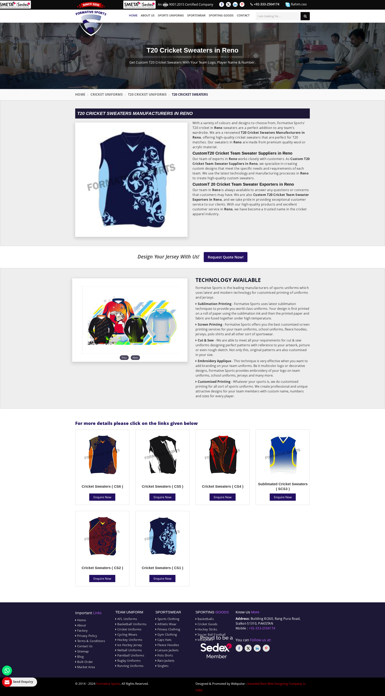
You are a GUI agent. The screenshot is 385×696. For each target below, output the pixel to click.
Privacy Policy (86, 636)
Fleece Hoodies (167, 645)
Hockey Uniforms (129, 640)
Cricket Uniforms (106, 94)
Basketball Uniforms (131, 624)
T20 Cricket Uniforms (147, 94)
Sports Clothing (167, 619)
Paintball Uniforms (130, 655)
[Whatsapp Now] (7, 671)
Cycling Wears (126, 634)
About (81, 625)
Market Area (85, 667)
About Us (148, 15)
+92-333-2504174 (266, 4)
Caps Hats (163, 640)
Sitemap (82, 651)
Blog (80, 656)
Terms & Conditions (90, 641)
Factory (82, 630)
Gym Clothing (166, 634)
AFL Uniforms (126, 619)
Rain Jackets (165, 661)
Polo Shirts (164, 655)
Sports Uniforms (171, 15)
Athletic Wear (166, 624)
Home (133, 15)
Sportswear (196, 15)
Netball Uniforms (129, 650)
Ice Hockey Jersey (129, 645)
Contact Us (84, 646)
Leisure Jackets (167, 650)
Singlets (162, 666)
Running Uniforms (129, 666)
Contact (243, 15)
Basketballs (205, 619)
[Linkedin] (235, 4)
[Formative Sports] (91, 19)
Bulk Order (84, 662)
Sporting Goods (221, 15)
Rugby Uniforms (128, 661)
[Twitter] (228, 4)
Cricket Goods (207, 624)
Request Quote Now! (225, 257)
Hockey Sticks (207, 629)
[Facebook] (221, 4)
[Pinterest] (242, 4)
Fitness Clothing (168, 629)
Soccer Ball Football (211, 634)
